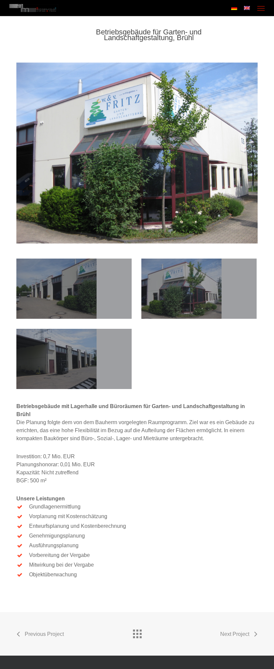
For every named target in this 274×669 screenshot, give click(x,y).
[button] (261, 8)
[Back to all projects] (137, 632)
